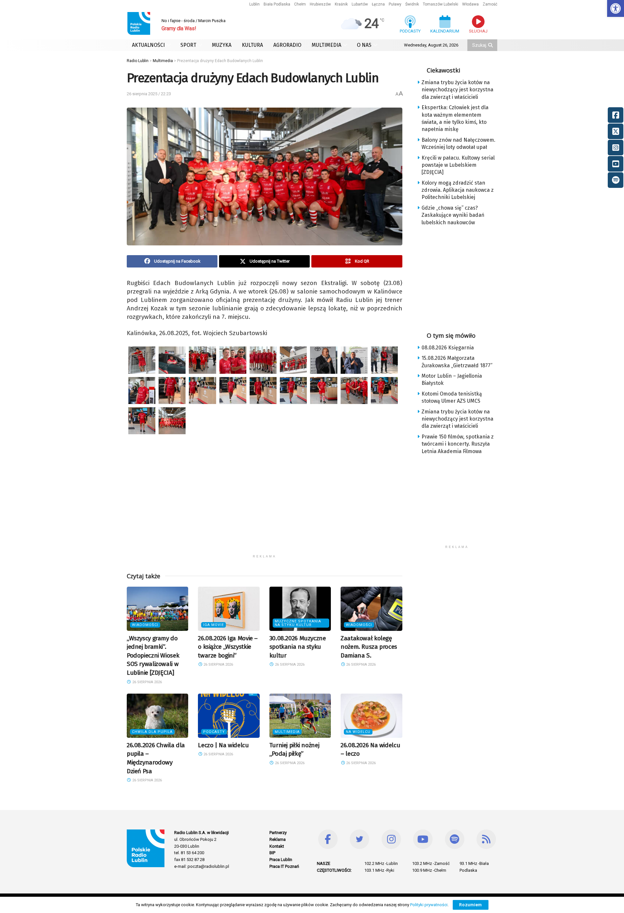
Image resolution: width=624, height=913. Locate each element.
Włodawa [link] (470, 4)
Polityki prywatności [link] (429, 904)
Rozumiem (470, 904)
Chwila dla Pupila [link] (152, 732)
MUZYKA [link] (221, 45)
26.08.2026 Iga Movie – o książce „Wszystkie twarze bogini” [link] (228, 646)
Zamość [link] (490, 4)
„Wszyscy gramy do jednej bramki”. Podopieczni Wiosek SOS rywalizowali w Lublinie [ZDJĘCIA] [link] (153, 655)
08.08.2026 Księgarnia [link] (448, 348)
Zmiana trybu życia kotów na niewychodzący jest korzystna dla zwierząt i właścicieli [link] (457, 89)
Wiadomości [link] (145, 625)
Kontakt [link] (276, 846)
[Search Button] (491, 45)
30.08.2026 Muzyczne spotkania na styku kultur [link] (297, 646)
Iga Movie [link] (213, 625)
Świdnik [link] (412, 4)
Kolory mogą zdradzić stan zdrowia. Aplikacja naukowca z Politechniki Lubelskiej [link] (458, 190)
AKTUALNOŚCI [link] (148, 45)
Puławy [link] (395, 4)
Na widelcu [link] (358, 732)
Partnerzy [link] (278, 832)
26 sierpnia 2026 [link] (146, 682)
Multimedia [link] (287, 732)
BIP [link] (272, 852)
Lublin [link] (254, 4)
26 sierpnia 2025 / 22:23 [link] (149, 93)
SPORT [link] (188, 45)
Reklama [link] (277, 839)
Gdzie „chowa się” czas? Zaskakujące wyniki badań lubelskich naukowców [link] (453, 215)
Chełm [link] (300, 4)
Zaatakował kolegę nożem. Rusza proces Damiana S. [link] (369, 646)
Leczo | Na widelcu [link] (223, 745)
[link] (615, 8)
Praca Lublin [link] (280, 859)
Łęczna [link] (378, 4)
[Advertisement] (264, 505)
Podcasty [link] (214, 732)
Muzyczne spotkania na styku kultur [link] (298, 623)
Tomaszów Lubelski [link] (440, 4)
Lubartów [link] (360, 4)
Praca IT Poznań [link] (284, 866)
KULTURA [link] (252, 45)
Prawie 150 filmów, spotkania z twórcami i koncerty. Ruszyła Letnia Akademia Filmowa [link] (458, 444)
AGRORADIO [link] (287, 45)
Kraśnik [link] (341, 4)
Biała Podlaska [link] (277, 4)
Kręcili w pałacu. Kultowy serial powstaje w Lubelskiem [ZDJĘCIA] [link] (458, 165)
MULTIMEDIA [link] (326, 45)
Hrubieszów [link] (320, 4)
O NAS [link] (364, 45)
